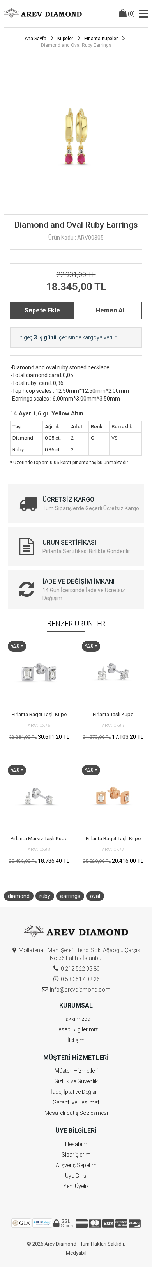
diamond (19, 896)
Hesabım (76, 1144)
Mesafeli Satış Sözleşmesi (76, 1113)
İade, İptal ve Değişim (76, 1092)
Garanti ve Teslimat (76, 1102)
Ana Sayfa (35, 38)
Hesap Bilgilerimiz (76, 1029)
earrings (70, 896)
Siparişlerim (76, 1155)
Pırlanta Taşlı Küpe (113, 714)
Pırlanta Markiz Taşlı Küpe (39, 838)
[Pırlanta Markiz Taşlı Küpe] (39, 796)
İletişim (76, 1040)
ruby (44, 896)
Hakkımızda (76, 1019)
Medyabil (76, 1253)
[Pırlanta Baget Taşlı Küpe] (39, 672)
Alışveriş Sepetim (76, 1165)
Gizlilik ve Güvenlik (76, 1081)
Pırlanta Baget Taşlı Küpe (39, 714)
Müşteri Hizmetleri (76, 1071)
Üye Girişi (76, 1176)
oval (95, 896)
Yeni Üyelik (76, 1186)
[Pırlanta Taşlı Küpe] (113, 672)
